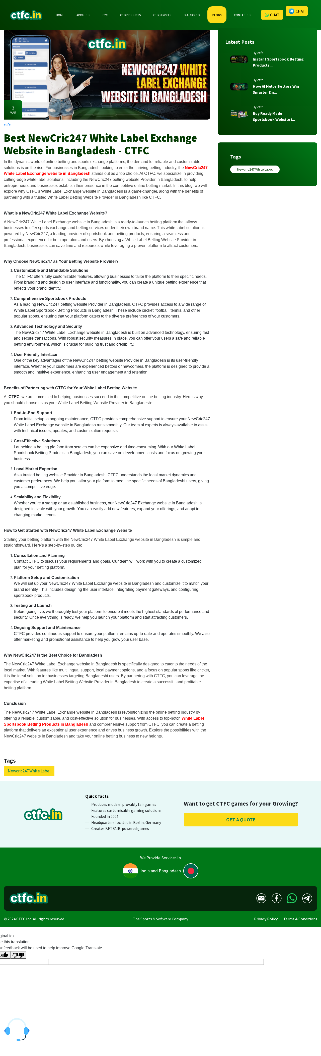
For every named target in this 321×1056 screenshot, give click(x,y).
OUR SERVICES (162, 15)
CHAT (275, 14)
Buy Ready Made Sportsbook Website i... (274, 116)
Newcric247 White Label (255, 169)
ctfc (7, 124)
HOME (60, 15)
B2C (105, 15)
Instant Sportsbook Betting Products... (278, 62)
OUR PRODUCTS (130, 15)
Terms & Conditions (300, 918)
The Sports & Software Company (160, 918)
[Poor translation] (18, 955)
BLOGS (216, 15)
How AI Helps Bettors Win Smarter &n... (276, 89)
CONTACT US (242, 15)
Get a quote (241, 819)
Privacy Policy (266, 918)
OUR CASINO (192, 15)
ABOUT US (83, 15)
